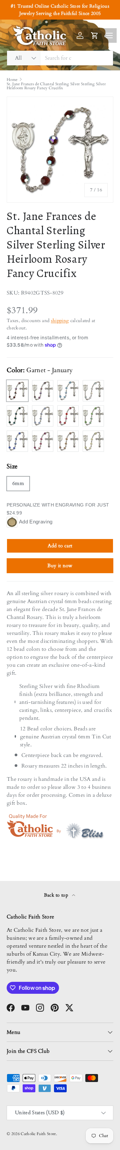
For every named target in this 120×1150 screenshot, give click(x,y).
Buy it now (59, 565)
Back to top (57, 895)
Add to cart (60, 545)
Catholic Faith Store (38, 1133)
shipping (60, 320)
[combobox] (60, 58)
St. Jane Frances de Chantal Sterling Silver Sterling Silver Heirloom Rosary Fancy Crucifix (56, 86)
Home (12, 80)
